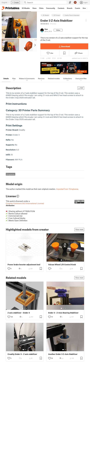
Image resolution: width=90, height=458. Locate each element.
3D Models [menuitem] (26, 8)
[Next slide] (35, 45)
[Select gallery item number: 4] (67, 308)
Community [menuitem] (50, 8)
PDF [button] (81, 88)
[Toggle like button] (9, 268)
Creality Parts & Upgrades (72, 15)
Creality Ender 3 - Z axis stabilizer (22, 354)
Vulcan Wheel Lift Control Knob (62, 264)
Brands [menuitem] (69, 8)
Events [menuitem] (77, 8)
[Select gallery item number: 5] (68, 308)
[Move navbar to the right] (87, 8)
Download (65, 46)
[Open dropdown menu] (86, 20)
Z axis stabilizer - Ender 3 (19, 313)
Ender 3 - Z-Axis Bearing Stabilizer (63, 313)
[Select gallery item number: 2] (24, 308)
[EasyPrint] (70, 2)
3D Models (46, 15)
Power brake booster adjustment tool (24, 264)
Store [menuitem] (34, 8)
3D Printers (56, 15)
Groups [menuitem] (85, 8)
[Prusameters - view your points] (75, 2)
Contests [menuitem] (61, 8)
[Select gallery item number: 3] (26, 308)
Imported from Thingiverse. (67, 189)
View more (79, 229)
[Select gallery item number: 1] (22, 308)
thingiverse (10, 174)
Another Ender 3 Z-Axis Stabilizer (62, 354)
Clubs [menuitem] (41, 8)
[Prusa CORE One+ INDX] (64, 68)
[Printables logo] (10, 8)
